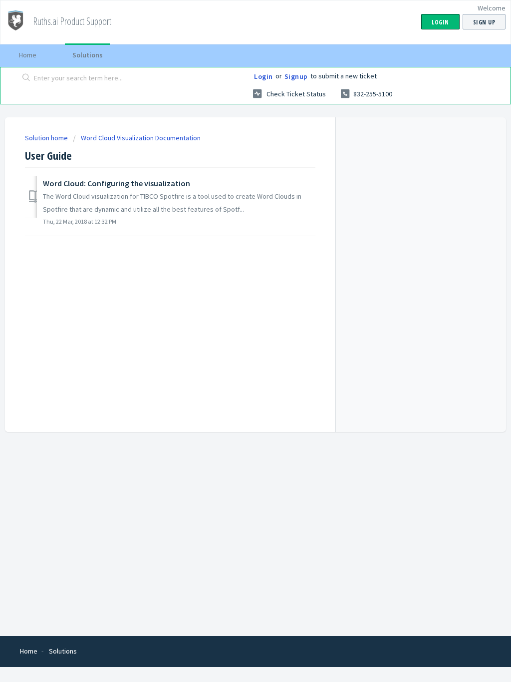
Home (27, 54)
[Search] (26, 78)
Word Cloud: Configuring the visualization (116, 183)
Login (263, 76)
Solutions (87, 54)
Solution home (47, 137)
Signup (296, 76)
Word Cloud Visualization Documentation (141, 137)
